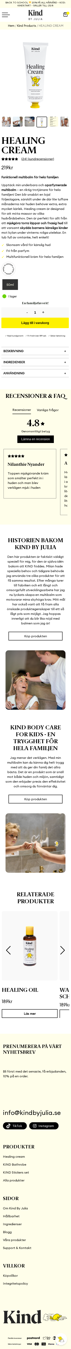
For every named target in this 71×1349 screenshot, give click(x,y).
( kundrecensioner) (37, 159)
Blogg (7, 1232)
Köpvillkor (10, 1276)
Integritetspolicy (15, 1283)
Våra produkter (14, 1240)
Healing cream (14, 1156)
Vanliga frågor (48, 410)
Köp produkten (35, 636)
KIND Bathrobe (14, 1164)
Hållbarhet (11, 1216)
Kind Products (26, 26)
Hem (11, 26)
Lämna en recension (35, 439)
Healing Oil (20, 990)
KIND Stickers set (16, 1172)
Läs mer (30, 1014)
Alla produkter (13, 1180)
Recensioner (21, 410)
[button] (8, 950)
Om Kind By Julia (15, 1208)
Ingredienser (12, 1224)
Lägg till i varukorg (35, 323)
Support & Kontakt (17, 1248)
